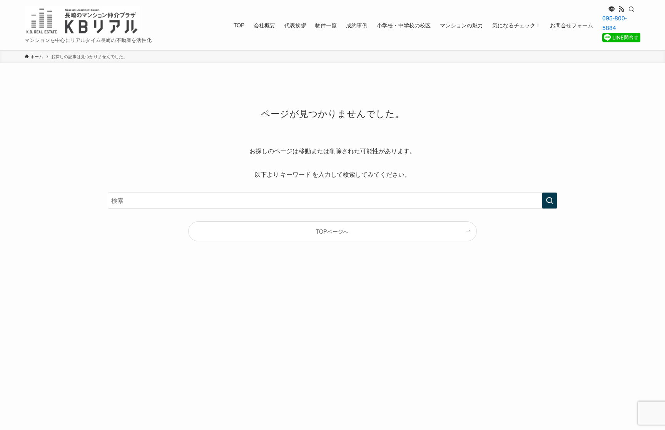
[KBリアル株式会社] (82, 21)
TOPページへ (332, 231)
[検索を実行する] (549, 200)
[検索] (631, 9)
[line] (611, 9)
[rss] (621, 9)
